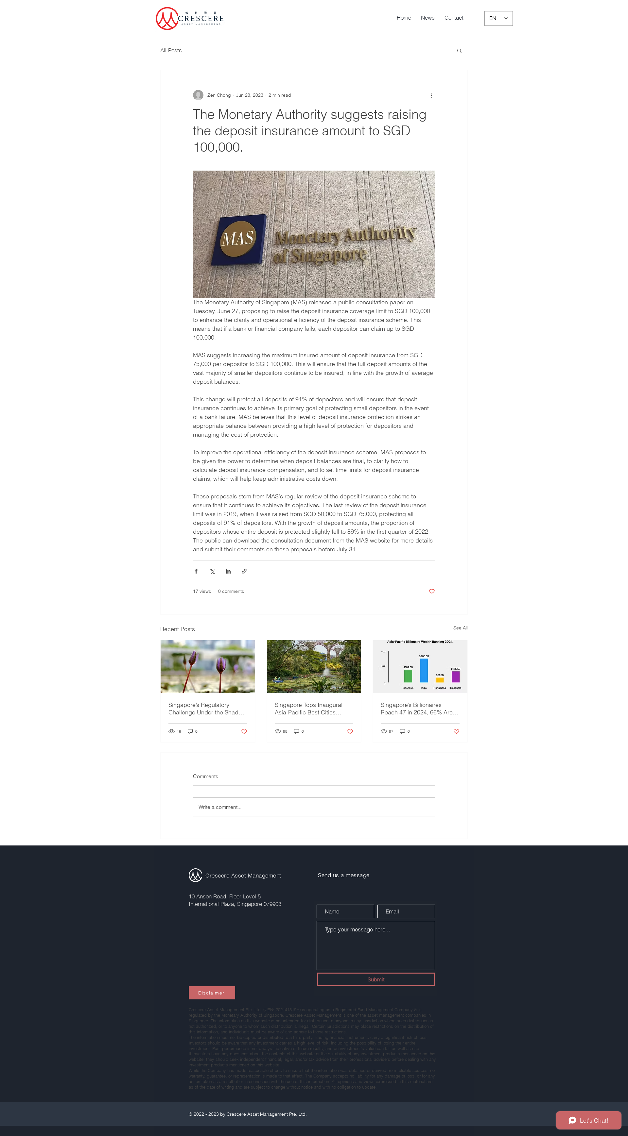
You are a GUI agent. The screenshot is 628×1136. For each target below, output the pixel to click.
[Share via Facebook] (196, 571)
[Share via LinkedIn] (228, 571)
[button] (459, 50)
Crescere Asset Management (243, 875)
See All (460, 628)
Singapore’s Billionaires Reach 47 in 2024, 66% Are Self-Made (417, 708)
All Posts (171, 50)
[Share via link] (244, 571)
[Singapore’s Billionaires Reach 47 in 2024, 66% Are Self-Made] (420, 666)
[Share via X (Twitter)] (212, 571)
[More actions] (431, 95)
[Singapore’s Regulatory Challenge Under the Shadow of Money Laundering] (208, 666)
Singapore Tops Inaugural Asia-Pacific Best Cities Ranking (308, 708)
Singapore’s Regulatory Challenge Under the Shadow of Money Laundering (207, 708)
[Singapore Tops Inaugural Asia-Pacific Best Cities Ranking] (314, 666)
